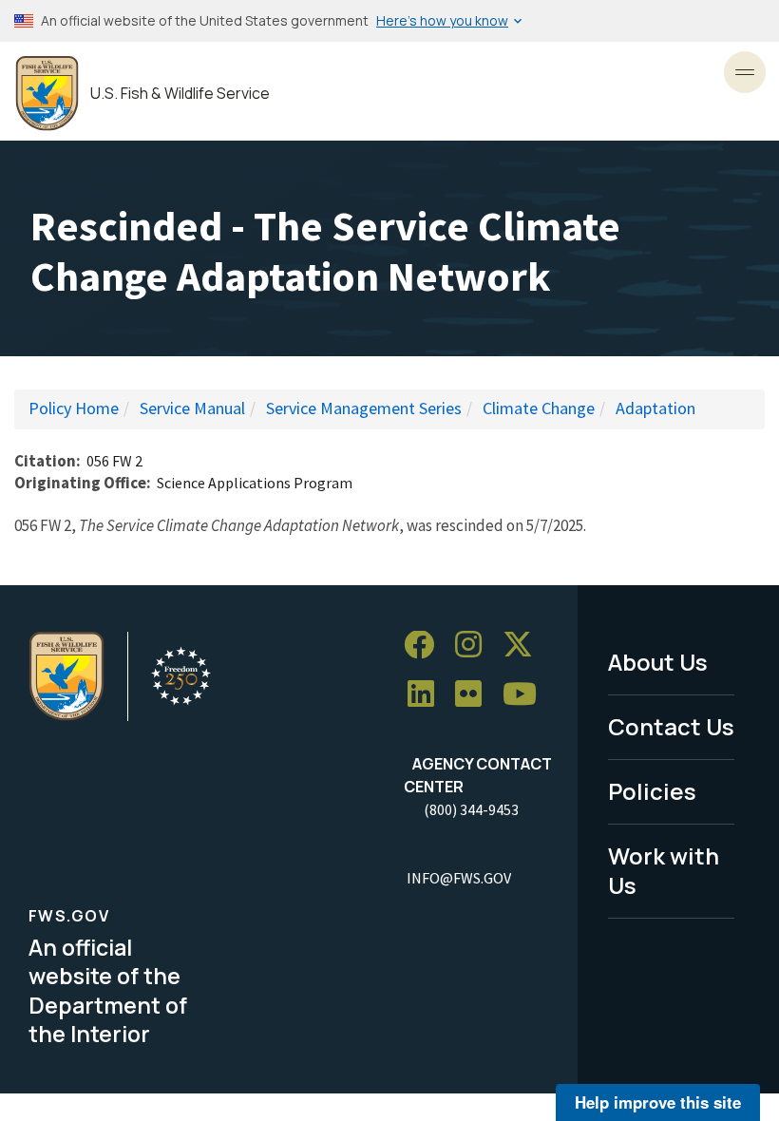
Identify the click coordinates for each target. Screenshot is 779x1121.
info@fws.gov (459, 877)
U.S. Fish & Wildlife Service (180, 94)
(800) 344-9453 (471, 809)
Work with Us (663, 870)
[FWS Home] (47, 93)
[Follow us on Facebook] (425, 645)
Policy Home (73, 408)
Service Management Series (364, 408)
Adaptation (655, 408)
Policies (652, 791)
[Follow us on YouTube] (526, 695)
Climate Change (539, 408)
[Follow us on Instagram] (475, 645)
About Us (658, 661)
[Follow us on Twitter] (524, 645)
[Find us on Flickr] (475, 695)
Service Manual (192, 408)
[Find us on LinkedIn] (427, 695)
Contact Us (671, 726)
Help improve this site (658, 1102)
